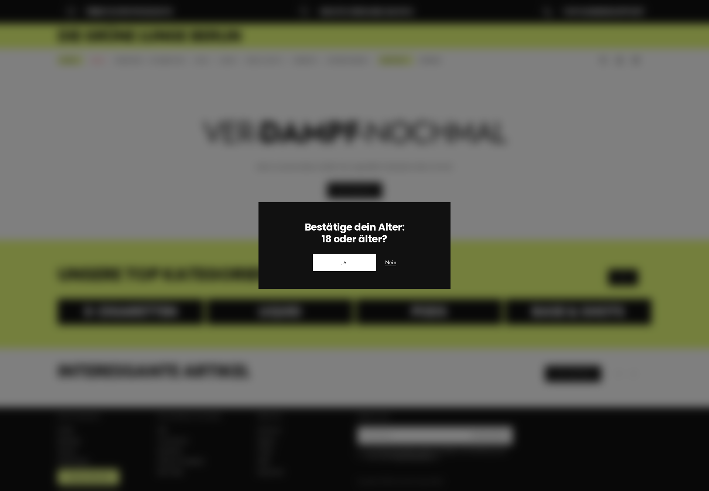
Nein (390, 262)
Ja (344, 262)
